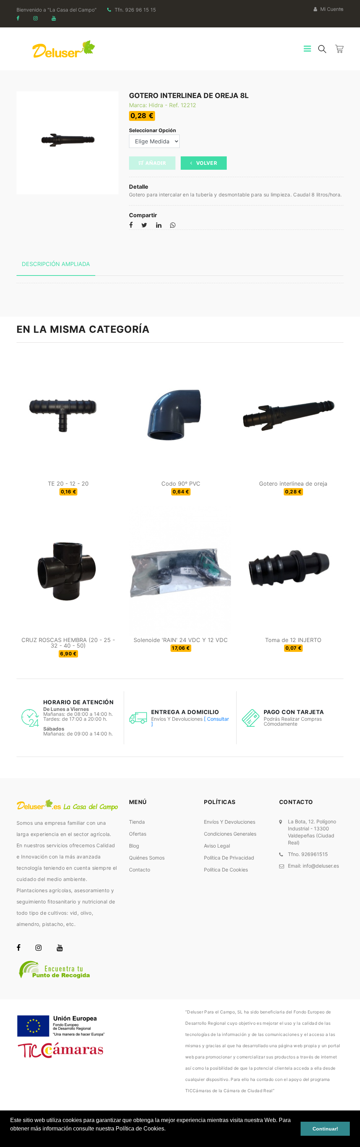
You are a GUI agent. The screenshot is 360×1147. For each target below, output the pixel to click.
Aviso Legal (217, 846)
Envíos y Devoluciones (229, 822)
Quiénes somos (147, 858)
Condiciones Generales (230, 834)
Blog (134, 846)
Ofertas (137, 834)
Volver (206, 163)
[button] (11, 1138)
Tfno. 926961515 (308, 854)
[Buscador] (322, 48)
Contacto (139, 870)
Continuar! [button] (325, 1129)
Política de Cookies (226, 870)
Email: (313, 866)
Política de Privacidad (229, 858)
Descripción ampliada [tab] (56, 263)
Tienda (137, 822)
